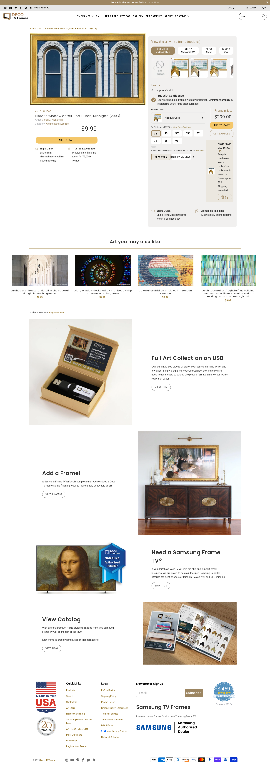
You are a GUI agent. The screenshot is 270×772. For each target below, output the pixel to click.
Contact (181, 16)
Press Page (72, 740)
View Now (51, 648)
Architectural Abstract (57, 123)
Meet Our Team (74, 735)
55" (188, 133)
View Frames (53, 494)
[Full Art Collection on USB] (80, 372)
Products (70, 690)
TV (98, 16)
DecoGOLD (226, 50)
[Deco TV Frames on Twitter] (25, 8)
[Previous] (154, 68)
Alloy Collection (188, 50)
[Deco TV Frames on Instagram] (5, 8)
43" (166, 133)
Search (69, 696)
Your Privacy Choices (116, 731)
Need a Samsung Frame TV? (186, 556)
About (169, 16)
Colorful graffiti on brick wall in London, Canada (165, 270)
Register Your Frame (76, 746)
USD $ (231, 8)
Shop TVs (161, 585)
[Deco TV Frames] (15, 16)
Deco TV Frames (48, 760)
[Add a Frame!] (189, 483)
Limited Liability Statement (114, 708)
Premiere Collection (163, 50)
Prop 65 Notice (56, 312)
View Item (161, 387)
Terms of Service (109, 713)
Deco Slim (209, 50)
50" (177, 133)
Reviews (125, 16)
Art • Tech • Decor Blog (77, 729)
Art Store (111, 16)
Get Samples (153, 16)
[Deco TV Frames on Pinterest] (15, 8)
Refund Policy (108, 690)
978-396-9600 (41, 8)
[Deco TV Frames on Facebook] (20, 8)
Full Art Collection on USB (188, 358)
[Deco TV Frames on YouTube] (10, 8)
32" (156, 133)
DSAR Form (107, 725)
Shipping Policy (108, 696)
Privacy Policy (108, 702)
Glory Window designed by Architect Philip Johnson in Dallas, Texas (102, 270)
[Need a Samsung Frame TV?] (80, 568)
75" (156, 140)
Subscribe (193, 693)
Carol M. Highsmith (52, 119)
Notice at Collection (110, 737)
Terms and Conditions (112, 719)
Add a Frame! (61, 473)
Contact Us (71, 702)
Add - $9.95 (224, 197)
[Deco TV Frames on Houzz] (30, 8)
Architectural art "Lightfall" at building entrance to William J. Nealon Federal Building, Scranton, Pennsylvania (228, 270)
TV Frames (84, 16)
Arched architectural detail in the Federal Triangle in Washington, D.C (40, 270)
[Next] (230, 68)
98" (177, 140)
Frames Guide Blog (75, 713)
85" (166, 140)
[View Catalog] (189, 633)
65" (198, 133)
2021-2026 (161, 157)
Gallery (138, 16)
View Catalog (61, 619)
